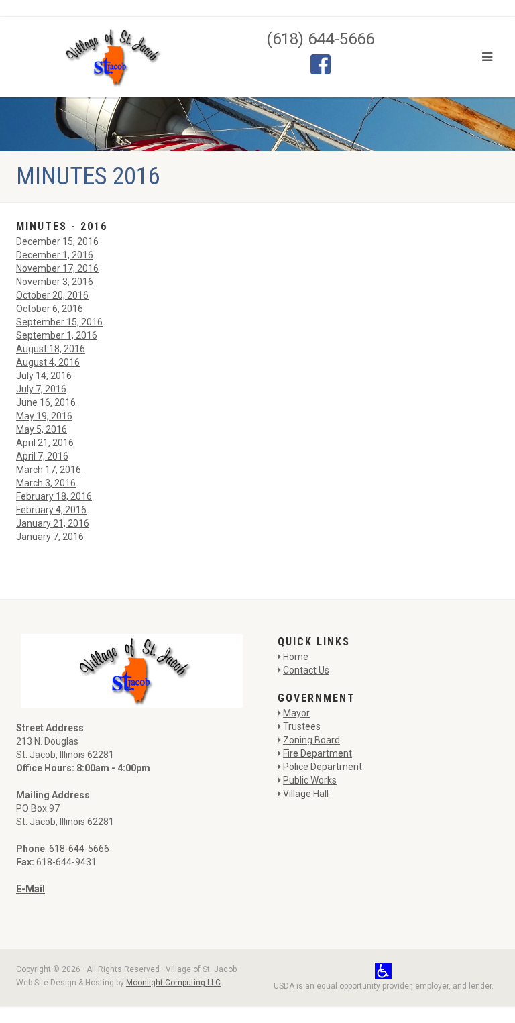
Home (295, 656)
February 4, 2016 (51, 509)
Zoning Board (311, 740)
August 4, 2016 (48, 362)
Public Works (310, 780)
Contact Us (306, 670)
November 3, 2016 (54, 281)
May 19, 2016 (44, 416)
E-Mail (30, 888)
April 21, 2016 (45, 442)
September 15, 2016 (59, 322)
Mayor (296, 713)
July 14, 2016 (44, 375)
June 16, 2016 (46, 402)
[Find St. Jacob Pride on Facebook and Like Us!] (320, 63)
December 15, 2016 (57, 241)
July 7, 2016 (41, 389)
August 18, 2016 (50, 348)
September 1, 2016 (56, 335)
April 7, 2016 (42, 456)
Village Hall (306, 793)
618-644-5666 (79, 848)
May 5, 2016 (41, 429)
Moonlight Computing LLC (173, 982)
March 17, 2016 (48, 469)
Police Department (322, 766)
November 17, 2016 (57, 268)
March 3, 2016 (46, 483)
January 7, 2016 (50, 536)
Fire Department (317, 753)
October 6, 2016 (49, 308)
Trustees (302, 726)
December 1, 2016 (54, 255)
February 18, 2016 (54, 496)
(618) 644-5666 (320, 39)
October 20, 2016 (52, 295)
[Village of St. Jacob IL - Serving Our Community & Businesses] (111, 57)
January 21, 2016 (52, 523)
